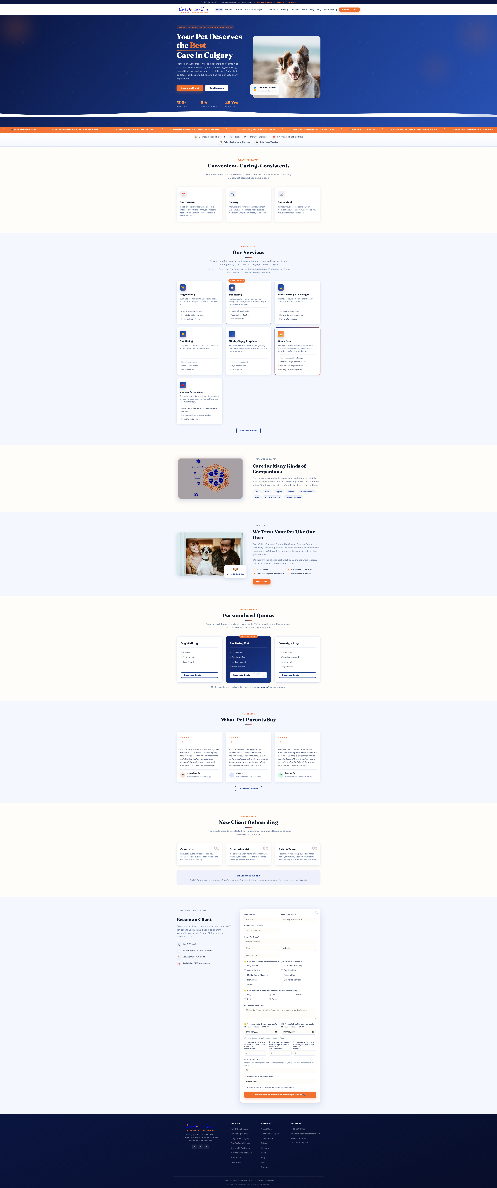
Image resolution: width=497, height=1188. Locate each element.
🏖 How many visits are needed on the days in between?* (279, 1045)
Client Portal (272, 10)
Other (250, 985)
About (239, 10)
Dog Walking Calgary (240, 1143)
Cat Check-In (290, 970)
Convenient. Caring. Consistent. (248, 165)
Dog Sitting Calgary (240, 1138)
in (200, 1147)
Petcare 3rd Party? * (253, 1059)
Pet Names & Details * (254, 1005)
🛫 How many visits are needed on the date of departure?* (254, 1045)
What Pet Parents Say (248, 719)
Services (229, 10)
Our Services (248, 252)
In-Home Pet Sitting (293, 965)
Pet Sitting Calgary (239, 1129)
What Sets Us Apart (254, 10)
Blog (312, 10)
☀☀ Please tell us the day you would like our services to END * (297, 1025)
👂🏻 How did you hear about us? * (258, 1076)
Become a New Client (286, 2)
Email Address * (288, 915)
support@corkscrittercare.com (305, 1134)
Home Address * (251, 937)
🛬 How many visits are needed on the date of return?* (303, 1045)
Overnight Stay (254, 970)
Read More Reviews (248, 788)
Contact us (262, 687)
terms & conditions (283, 1088)
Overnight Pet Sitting (240, 1148)
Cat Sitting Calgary (239, 1134)
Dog (249, 994)
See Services (217, 88)
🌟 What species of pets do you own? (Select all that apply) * (271, 991)
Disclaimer (259, 1180)
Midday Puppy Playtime (257, 975)
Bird (249, 999)
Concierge (236, 1162)
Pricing (284, 10)
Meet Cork (261, 582)
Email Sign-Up (331, 10)
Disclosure (270, 1180)
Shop (304, 10)
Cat (273, 994)
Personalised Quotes (248, 615)
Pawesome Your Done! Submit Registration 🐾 (280, 1094)
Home (219, 10)
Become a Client (349, 10)
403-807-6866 (298, 1129)
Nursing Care (290, 975)
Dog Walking (252, 965)
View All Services (248, 430)
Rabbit (299, 994)
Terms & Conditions (231, 1180)
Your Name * (249, 915)
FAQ (319, 10)
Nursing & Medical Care (241, 1153)
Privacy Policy (247, 1180)
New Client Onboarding (248, 822)
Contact (265, 1167)
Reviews (295, 10)
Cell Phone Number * (253, 926)
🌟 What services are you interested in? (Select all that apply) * (273, 962)
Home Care (252, 980)
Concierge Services (292, 980)
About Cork (266, 1129)
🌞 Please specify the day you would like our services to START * (260, 1025)
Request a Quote (264, 2)
